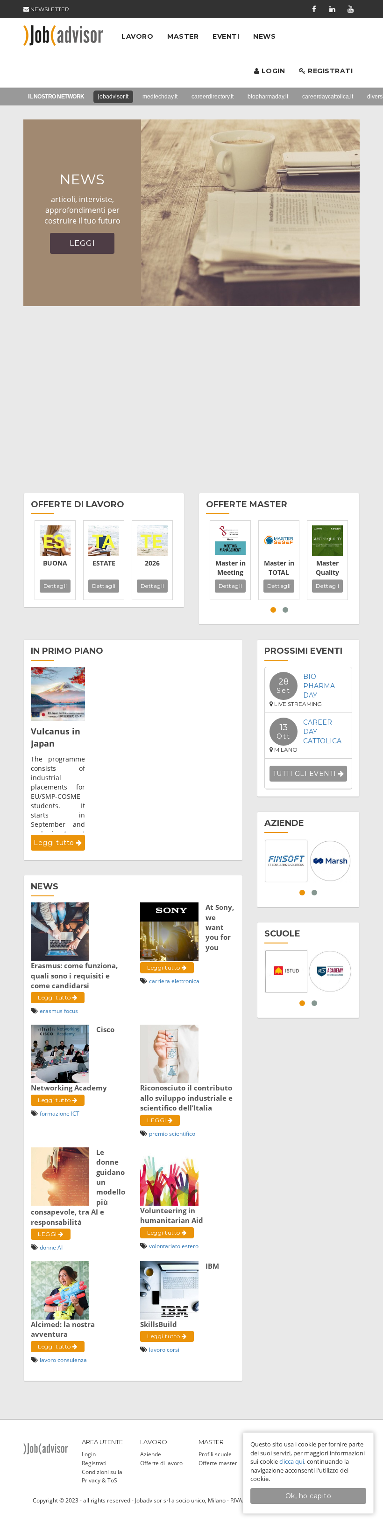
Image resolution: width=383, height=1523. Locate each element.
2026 (152, 563)
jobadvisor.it (113, 96)
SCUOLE (282, 934)
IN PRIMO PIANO (67, 651)
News (264, 36)
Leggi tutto (55, 842)
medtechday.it (159, 96)
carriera (159, 981)
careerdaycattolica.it (327, 96)
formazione (55, 1114)
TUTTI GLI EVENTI (306, 773)
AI (60, 1247)
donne (48, 1247)
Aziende (150, 1454)
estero (190, 1246)
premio (158, 1134)
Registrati (329, 71)
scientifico (182, 1134)
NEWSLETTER (49, 9)
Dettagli (55, 585)
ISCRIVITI (156, 260)
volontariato (164, 1246)
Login (272, 71)
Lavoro (137, 36)
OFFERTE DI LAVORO (77, 504)
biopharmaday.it (268, 96)
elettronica (185, 981)
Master (183, 36)
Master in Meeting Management (230, 568)
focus (71, 1011)
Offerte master (218, 1463)
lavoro (48, 1360)
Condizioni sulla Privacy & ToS (102, 1476)
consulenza (72, 1360)
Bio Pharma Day (319, 685)
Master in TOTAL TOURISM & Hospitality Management (278, 568)
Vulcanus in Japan (55, 737)
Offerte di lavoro (161, 1463)
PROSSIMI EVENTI (303, 651)
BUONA (55, 563)
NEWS (44, 886)
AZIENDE (284, 823)
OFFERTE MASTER (246, 504)
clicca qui (291, 1461)
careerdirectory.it (213, 96)
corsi (173, 1350)
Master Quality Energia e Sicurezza (327, 568)
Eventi (226, 36)
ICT (75, 1114)
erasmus (51, 1011)
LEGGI (157, 1120)
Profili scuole (215, 1454)
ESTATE (103, 563)
